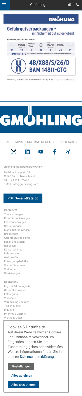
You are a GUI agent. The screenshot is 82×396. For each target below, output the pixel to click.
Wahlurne (10, 269)
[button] (4, 5)
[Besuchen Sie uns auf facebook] (55, 152)
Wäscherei (10, 298)
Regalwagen (11, 233)
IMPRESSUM (23, 142)
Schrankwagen (13, 226)
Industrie (9, 309)
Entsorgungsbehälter (16, 261)
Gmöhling (37, 5)
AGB (9, 142)
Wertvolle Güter (13, 317)
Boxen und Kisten (14, 241)
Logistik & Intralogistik (17, 286)
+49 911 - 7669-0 (19, 180)
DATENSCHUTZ (44, 142)
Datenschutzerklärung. (37, 357)
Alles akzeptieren (23, 384)
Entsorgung (11, 294)
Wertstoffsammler (15, 265)
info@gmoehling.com (25, 184)
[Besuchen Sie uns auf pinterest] (14, 152)
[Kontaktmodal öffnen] (77, 5)
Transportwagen (14, 214)
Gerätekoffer (11, 257)
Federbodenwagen (15, 222)
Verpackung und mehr (17, 301)
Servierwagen (12, 273)
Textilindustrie (12, 305)
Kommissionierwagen (17, 218)
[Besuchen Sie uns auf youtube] (41, 152)
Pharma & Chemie (15, 313)
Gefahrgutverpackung (17, 237)
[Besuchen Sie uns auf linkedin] (27, 152)
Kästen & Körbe (13, 249)
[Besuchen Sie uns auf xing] (68, 152)
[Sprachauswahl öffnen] (70, 5)
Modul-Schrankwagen (17, 229)
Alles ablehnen (21, 375)
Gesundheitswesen (15, 290)
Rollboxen (10, 245)
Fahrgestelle (11, 253)
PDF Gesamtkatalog (22, 198)
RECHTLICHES (67, 142)
